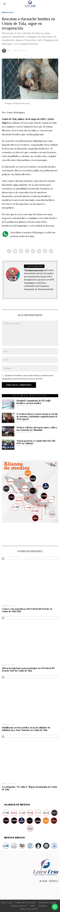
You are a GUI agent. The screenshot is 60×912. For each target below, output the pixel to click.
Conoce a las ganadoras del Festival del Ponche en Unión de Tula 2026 (27, 610)
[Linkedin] (33, 251)
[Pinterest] (27, 251)
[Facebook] (9, 251)
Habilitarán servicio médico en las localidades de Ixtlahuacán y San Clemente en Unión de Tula (26, 728)
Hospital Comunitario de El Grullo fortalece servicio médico (33, 402)
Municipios (7, 12)
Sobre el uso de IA (28, 909)
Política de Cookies (47, 902)
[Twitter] (21, 251)
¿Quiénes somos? (18, 906)
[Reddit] (45, 251)
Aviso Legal (6, 902)
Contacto (42, 906)
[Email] (51, 251)
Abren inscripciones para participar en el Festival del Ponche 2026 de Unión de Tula (28, 669)
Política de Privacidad (25, 902)
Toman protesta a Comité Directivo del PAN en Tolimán (35, 442)
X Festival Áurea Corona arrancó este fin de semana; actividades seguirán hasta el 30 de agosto (37, 416)
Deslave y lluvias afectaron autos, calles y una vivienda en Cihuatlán (36, 428)
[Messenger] (15, 251)
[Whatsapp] (39, 251)
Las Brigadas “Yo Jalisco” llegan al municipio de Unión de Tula (29, 788)
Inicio (32, 906)
